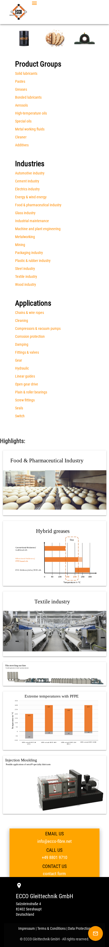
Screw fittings (25, 400)
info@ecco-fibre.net (54, 841)
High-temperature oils (31, 113)
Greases (21, 89)
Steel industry (25, 268)
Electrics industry (27, 189)
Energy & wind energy (31, 197)
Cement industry (27, 181)
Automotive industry (29, 173)
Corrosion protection (30, 336)
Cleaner (20, 137)
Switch (20, 416)
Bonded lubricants (28, 97)
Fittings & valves (27, 352)
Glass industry (25, 213)
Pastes (20, 81)
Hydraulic (22, 368)
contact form (54, 873)
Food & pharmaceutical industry (38, 205)
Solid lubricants (26, 73)
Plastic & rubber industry (33, 260)
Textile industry (26, 276)
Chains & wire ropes (29, 312)
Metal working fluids (29, 129)
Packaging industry (29, 253)
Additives (22, 145)
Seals (19, 408)
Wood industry (25, 284)
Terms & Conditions (51, 928)
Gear (18, 360)
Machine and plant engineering (38, 229)
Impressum (26, 928)
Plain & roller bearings (31, 392)
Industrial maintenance (32, 221)
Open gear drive (26, 384)
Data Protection (79, 928)
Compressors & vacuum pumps (38, 328)
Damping (21, 344)
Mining (20, 245)
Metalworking (25, 237)
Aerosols (21, 105)
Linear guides (25, 376)
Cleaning (21, 320)
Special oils (23, 121)
